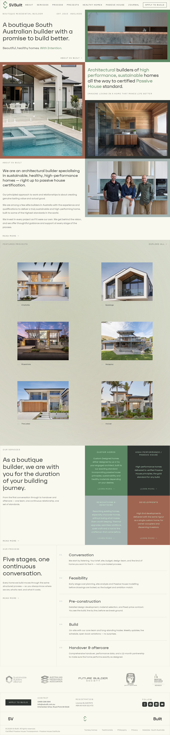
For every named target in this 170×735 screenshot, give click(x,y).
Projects (73, 5)
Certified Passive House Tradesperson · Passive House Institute (32, 731)
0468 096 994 (44, 702)
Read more (11, 236)
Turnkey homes (90, 730)
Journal (133, 5)
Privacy (134, 730)
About (29, 5)
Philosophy (122, 730)
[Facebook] (150, 704)
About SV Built (71, 58)
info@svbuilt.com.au (46, 704)
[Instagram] (144, 704)
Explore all (158, 244)
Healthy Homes (92, 5)
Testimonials (107, 730)
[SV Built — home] (12, 5)
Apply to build (18, 702)
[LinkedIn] (156, 704)
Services (43, 5)
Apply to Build (154, 5)
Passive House (115, 5)
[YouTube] (162, 704)
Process (57, 5)
